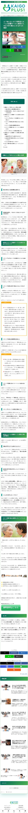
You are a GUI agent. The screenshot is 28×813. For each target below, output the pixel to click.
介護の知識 (6, 56)
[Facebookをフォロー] (21, 663)
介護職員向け (21, 807)
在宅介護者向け (7, 807)
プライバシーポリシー (20, 809)
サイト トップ (7, 805)
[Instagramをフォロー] (7, 666)
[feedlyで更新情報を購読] (21, 666)
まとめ (6, 147)
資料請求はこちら (11, 607)
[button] (18, 50)
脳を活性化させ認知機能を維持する (13, 109)
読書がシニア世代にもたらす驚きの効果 (13, 107)
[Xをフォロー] (7, 663)
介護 (11, 56)
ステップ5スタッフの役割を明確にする (14, 130)
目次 (12, 101)
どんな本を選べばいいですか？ (12, 141)
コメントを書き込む (14, 788)
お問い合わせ (7, 809)
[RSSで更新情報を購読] (14, 669)
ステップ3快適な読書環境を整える (13, 125)
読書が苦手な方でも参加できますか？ (13, 136)
